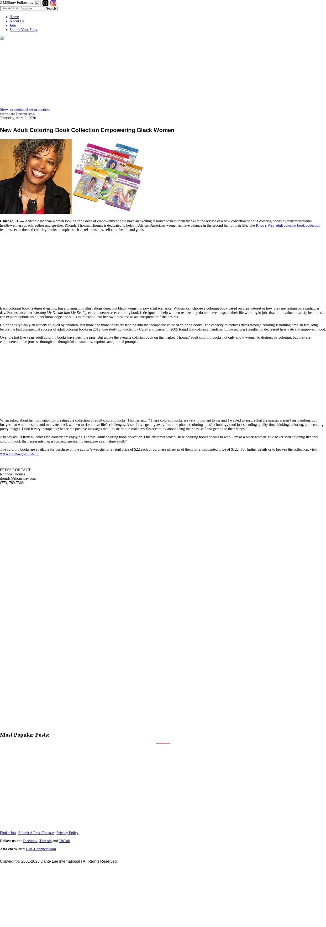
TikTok (64, 841)
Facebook (30, 841)
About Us (17, 21)
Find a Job (8, 833)
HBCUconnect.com (41, 849)
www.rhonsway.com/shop (19, 454)
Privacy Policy (68, 833)
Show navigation (13, 109)
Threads (45, 841)
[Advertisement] (163, 74)
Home (14, 17)
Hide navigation (38, 109)
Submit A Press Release (36, 833)
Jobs (13, 25)
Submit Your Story (23, 30)
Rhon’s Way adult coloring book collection (288, 225)
